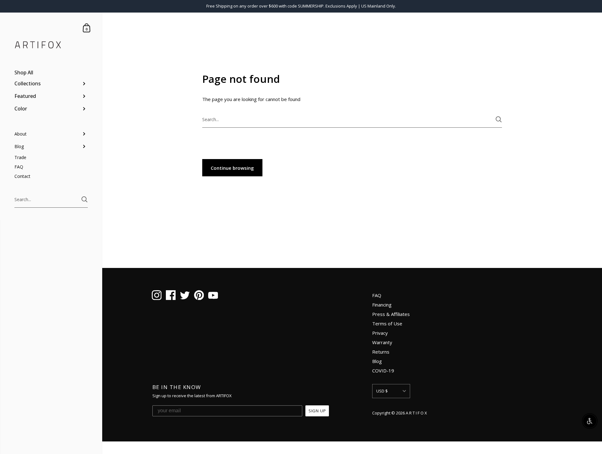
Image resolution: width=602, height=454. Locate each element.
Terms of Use (387, 323)
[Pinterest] (199, 296)
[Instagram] (157, 296)
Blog (377, 361)
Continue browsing (232, 168)
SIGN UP (317, 411)
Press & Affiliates (391, 314)
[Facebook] (171, 296)
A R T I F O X (416, 413)
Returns (380, 352)
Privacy (380, 333)
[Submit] (84, 199)
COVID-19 (383, 370)
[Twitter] (185, 296)
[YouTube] (213, 296)
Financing (382, 305)
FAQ (376, 295)
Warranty (382, 342)
